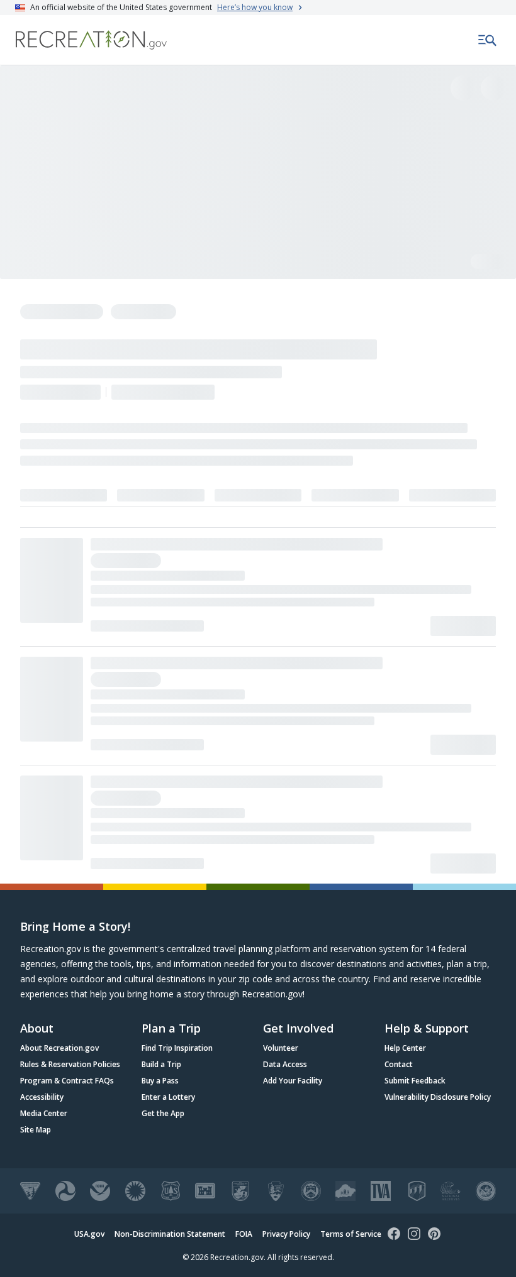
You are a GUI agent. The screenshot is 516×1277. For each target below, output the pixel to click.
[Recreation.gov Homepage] (91, 40)
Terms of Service (350, 1234)
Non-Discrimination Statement (170, 1234)
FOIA (243, 1234)
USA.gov (89, 1234)
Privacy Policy (286, 1234)
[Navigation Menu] (487, 40)
